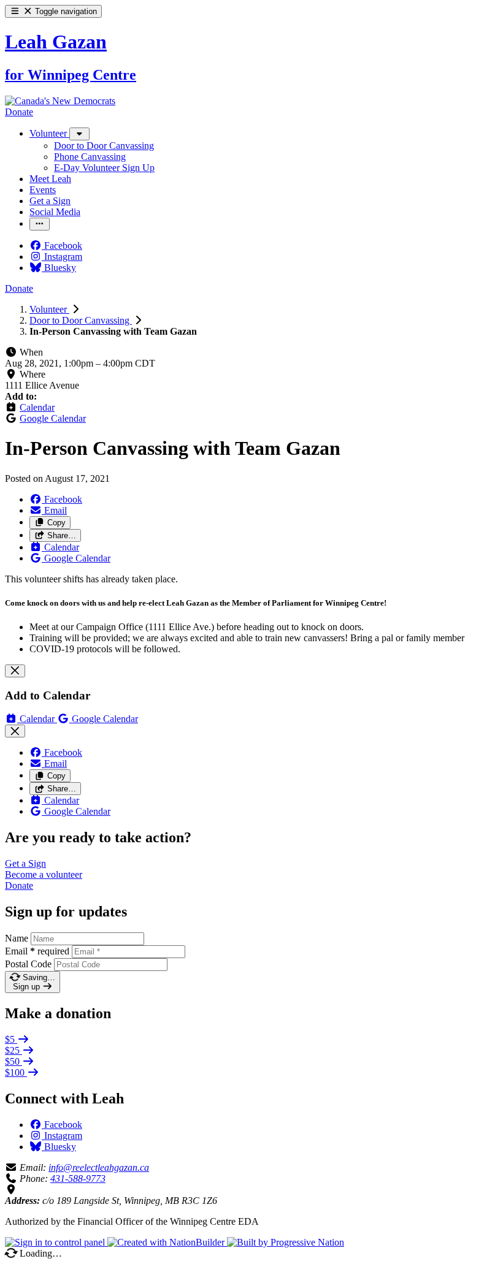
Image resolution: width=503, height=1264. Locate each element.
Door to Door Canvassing (80, 320)
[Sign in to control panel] (56, 1242)
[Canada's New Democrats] (60, 101)
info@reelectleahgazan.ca (98, 1167)
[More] (79, 134)
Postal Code (28, 964)
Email (37, 951)
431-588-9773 (78, 1178)
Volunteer (49, 309)
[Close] (15, 670)
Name (16, 938)
